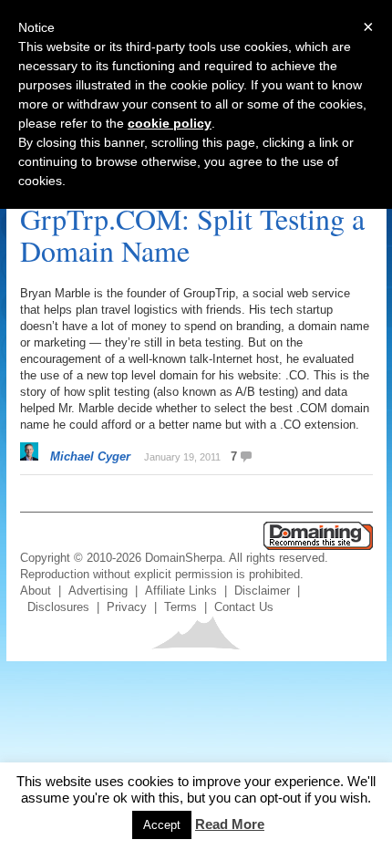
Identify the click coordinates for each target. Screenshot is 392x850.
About (35, 590)
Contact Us (243, 607)
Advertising (98, 590)
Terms (180, 607)
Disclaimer (262, 590)
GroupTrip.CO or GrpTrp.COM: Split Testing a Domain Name (192, 218)
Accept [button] (162, 825)
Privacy (127, 607)
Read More (229, 824)
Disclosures (58, 607)
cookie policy (169, 123)
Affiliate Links (181, 590)
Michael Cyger (90, 456)
